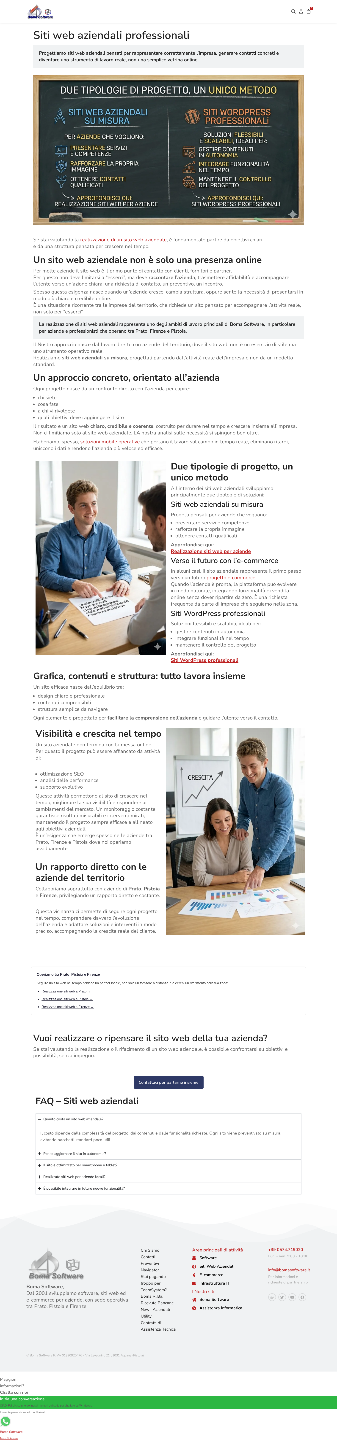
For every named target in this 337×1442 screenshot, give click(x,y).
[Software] (194, 1258)
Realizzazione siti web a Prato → (66, 991)
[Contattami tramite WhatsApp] (272, 1297)
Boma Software (214, 1299)
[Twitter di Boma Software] (282, 1297)
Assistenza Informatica (220, 1308)
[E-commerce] (194, 1275)
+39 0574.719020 (285, 1249)
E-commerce (211, 1275)
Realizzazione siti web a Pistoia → (67, 999)
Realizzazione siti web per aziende (211, 551)
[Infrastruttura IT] (194, 1284)
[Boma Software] (194, 1300)
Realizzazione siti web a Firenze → (67, 1007)
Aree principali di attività (217, 1250)
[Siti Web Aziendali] (194, 1267)
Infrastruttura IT (214, 1283)
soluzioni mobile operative (110, 441)
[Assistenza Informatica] (194, 1308)
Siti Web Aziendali (216, 1266)
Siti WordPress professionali (204, 660)
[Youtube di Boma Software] (292, 1297)
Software (208, 1258)
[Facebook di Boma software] (302, 1297)
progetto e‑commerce (231, 577)
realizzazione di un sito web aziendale (123, 239)
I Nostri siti (203, 1291)
